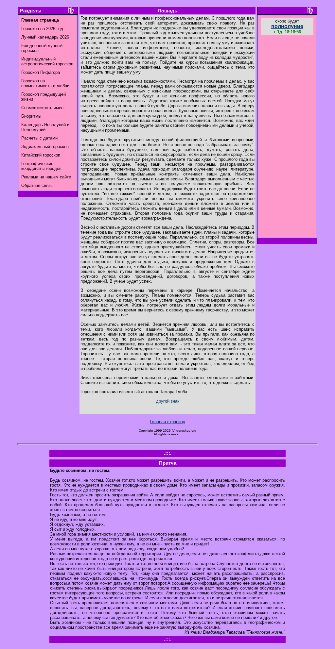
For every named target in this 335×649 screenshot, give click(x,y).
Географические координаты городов (41, 166)
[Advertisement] (287, 137)
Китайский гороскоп (40, 155)
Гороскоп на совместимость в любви (45, 83)
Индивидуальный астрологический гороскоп (47, 61)
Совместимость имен (42, 107)
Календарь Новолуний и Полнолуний (45, 127)
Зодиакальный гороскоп (45, 146)
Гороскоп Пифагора (40, 72)
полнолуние (287, 26)
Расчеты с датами (39, 138)
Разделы (31, 10)
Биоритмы (31, 116)
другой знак (167, 401)
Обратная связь (37, 185)
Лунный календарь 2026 (45, 37)
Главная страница (167, 421)
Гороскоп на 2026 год (42, 28)
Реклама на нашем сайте (46, 177)
